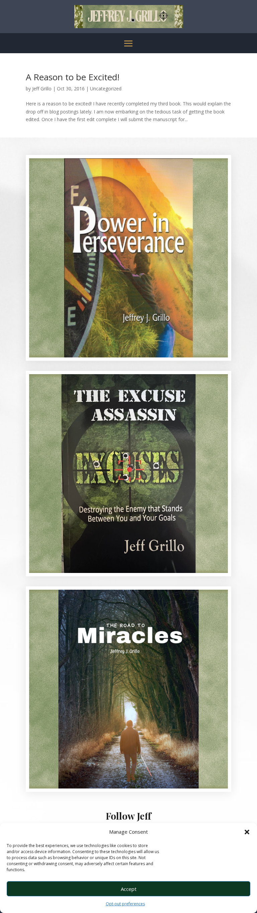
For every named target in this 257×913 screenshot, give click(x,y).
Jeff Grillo (42, 88)
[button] (247, 832)
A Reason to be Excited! (72, 77)
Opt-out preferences (125, 904)
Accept (129, 889)
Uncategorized (105, 88)
